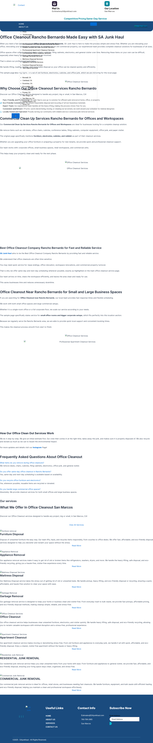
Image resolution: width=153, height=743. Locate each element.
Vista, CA (26, 104)
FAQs (24, 32)
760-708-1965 (141, 26)
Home (21, 24)
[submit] (111, 723)
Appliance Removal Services (33, 62)
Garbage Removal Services (32, 56)
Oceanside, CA (28, 90)
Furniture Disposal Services (33, 65)
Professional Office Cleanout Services (37, 53)
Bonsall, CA (27, 78)
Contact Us (25, 109)
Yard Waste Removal (30, 68)
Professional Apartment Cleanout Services (38, 50)
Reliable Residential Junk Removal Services (38, 47)
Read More (76, 545)
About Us (23, 27)
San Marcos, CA (28, 98)
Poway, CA (26, 92)
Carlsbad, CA (27, 80)
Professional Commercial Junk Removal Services (41, 44)
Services (23, 39)
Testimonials (27, 35)
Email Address (115, 715)
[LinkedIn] (21, 716)
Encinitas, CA (27, 83)
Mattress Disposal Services (33, 59)
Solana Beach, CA (29, 102)
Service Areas (26, 73)
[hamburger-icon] (93, 24)
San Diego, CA (28, 95)
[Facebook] (19, 716)
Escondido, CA (28, 87)
